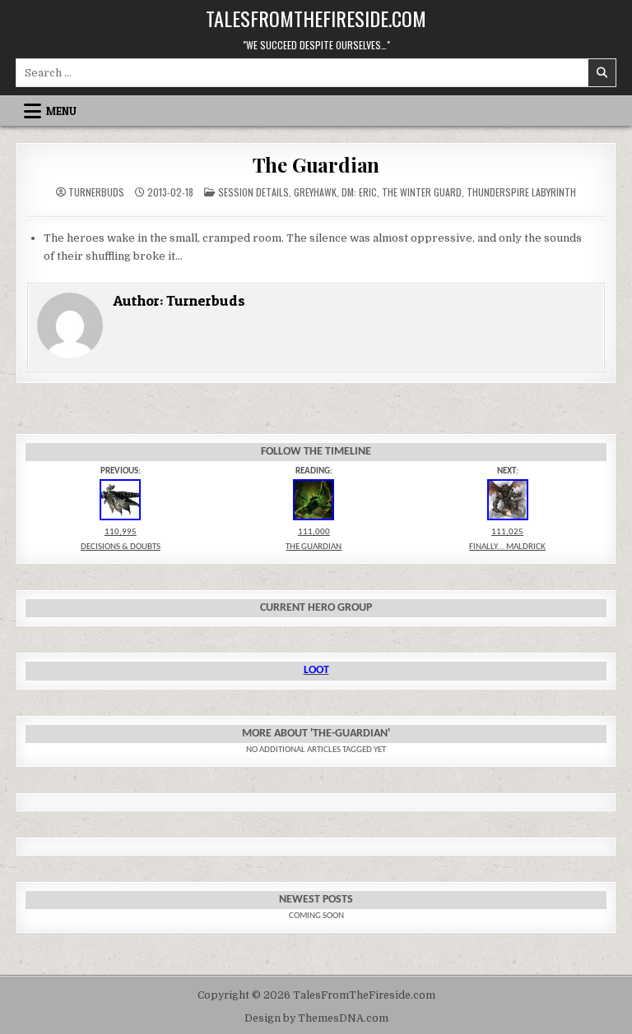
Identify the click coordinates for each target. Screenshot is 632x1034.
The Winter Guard (422, 192)
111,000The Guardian (314, 540)
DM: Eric (359, 192)
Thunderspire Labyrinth (521, 192)
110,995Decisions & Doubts (120, 540)
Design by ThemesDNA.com (316, 1018)
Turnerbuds (96, 192)
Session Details (253, 192)
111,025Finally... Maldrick (507, 540)
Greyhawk (315, 192)
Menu (61, 111)
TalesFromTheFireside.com (316, 18)
